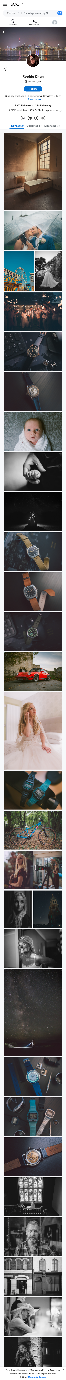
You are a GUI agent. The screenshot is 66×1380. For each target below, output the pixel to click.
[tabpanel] (33, 754)
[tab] (16, 126)
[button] (59, 13)
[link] (33, 171)
